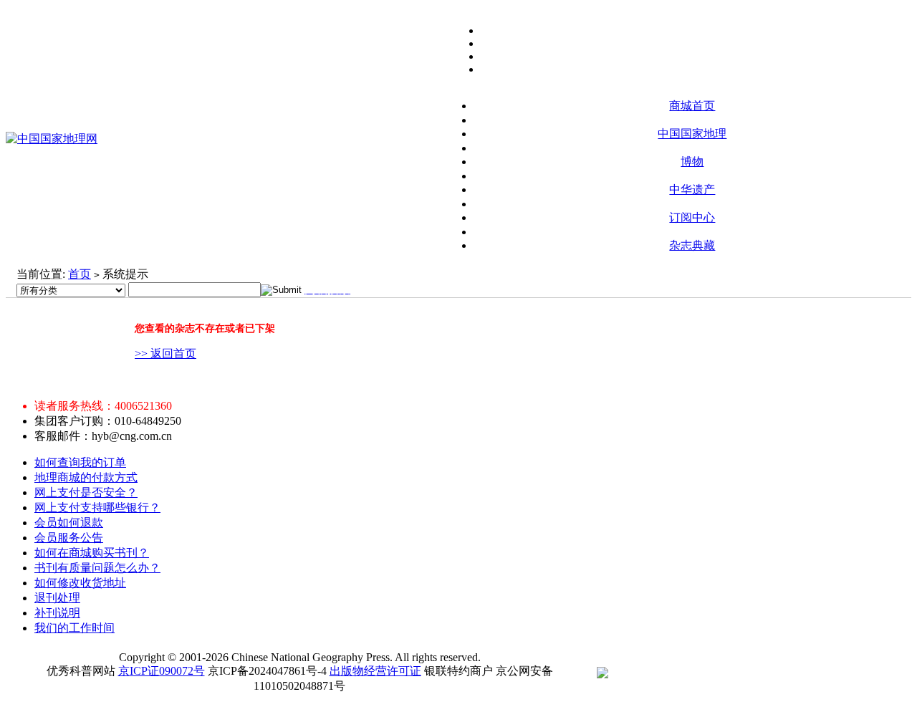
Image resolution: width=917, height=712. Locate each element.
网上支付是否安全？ (86, 492)
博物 (692, 161)
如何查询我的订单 (80, 462)
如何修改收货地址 (80, 583)
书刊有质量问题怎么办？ (97, 568)
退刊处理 (57, 598)
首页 (79, 274)
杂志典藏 (692, 245)
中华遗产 (692, 189)
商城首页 (692, 106)
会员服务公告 (68, 537)
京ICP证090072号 (161, 671)
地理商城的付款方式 (86, 477)
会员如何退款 (68, 522)
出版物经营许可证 (375, 671)
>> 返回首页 (165, 353)
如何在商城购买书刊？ (91, 553)
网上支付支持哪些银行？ (97, 507)
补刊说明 (57, 613)
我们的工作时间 (74, 628)
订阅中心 (692, 217)
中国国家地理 (692, 134)
